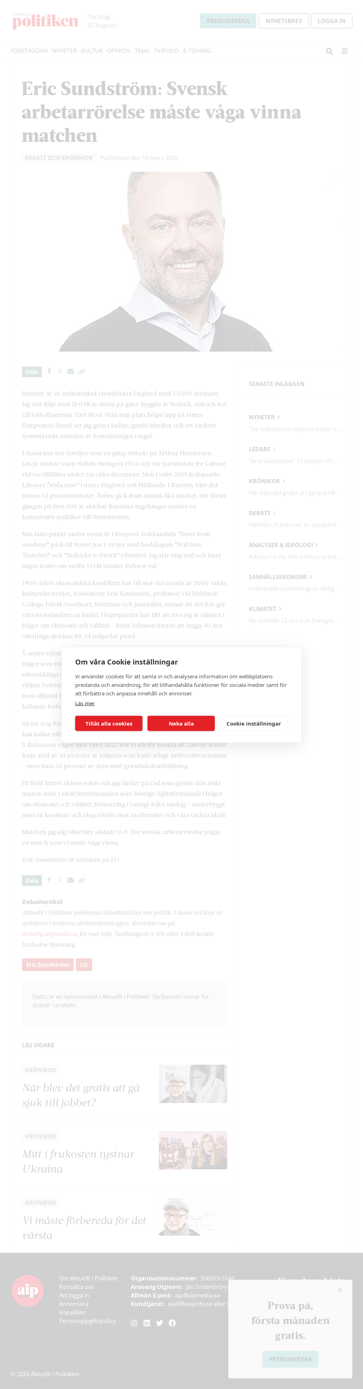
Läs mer (85, 702)
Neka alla (181, 723)
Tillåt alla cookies (108, 723)
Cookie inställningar (254, 723)
